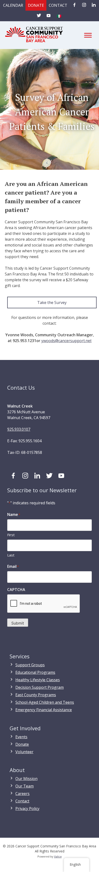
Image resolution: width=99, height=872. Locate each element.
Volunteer (24, 751)
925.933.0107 (18, 429)
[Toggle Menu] (88, 35)
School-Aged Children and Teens (44, 702)
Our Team (24, 786)
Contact (58, 5)
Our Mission (26, 778)
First (11, 534)
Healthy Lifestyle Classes (37, 679)
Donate (36, 5)
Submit (17, 623)
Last (10, 555)
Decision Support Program (39, 687)
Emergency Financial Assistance (43, 709)
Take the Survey (52, 302)
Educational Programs (35, 672)
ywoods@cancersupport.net (66, 340)
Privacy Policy (27, 808)
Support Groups (30, 665)
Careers (22, 793)
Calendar (13, 5)
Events (21, 736)
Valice (58, 856)
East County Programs (35, 694)
